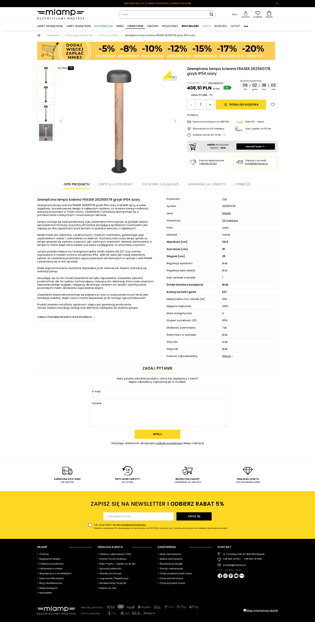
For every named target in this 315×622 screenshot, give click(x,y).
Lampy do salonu (109, 35)
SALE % (207, 26)
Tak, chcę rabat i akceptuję (161, 526)
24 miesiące (230, 220)
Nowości (220, 26)
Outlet (235, 26)
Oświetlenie (53, 35)
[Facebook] (220, 576)
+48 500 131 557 (208, 163)
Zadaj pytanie (199, 95)
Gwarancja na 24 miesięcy (208, 128)
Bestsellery (190, 26)
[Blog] (241, 576)
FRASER (226, 213)
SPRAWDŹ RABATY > (256, 146)
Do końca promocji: (251, 80)
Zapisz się (194, 516)
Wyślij (157, 434)
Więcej (226, 356)
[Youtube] (236, 576)
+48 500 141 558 (252, 559)
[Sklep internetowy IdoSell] (261, 610)
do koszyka (243, 104)
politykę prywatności (169, 443)
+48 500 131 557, (232, 559)
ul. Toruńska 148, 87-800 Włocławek (244, 554)
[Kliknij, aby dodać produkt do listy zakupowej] (273, 105)
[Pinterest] (231, 576)
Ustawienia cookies (51, 568)
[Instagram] (225, 576)
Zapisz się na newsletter (157, 503)
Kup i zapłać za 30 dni (258, 128)
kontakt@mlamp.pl (256, 163)
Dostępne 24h (103, 26)
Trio (224, 199)
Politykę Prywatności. (134, 524)
